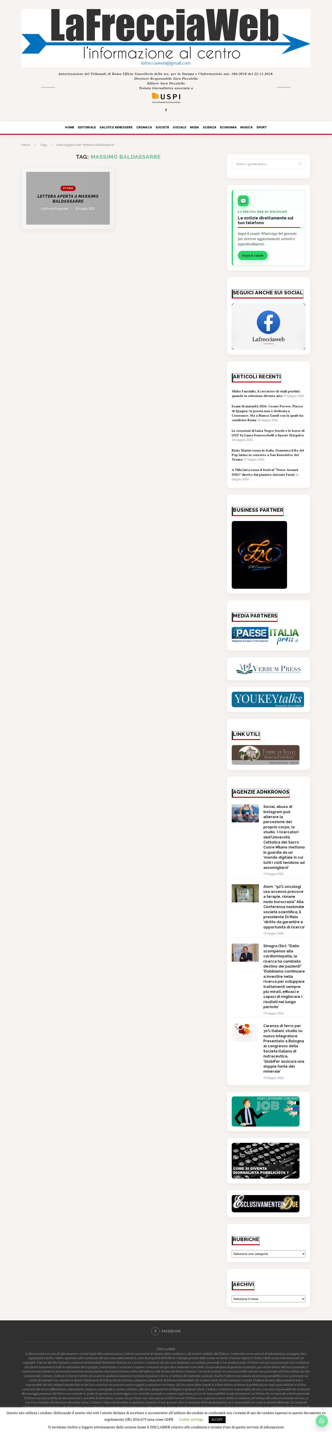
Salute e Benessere (116, 127)
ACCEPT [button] (217, 1420)
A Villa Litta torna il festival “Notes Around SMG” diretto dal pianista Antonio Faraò (265, 472)
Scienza (209, 127)
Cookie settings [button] (191, 1419)
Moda (194, 127)
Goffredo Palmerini (54, 208)
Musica (246, 127)
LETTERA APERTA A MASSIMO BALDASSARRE (67, 199)
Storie (68, 188)
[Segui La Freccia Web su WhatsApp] (322, 1421)
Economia (228, 127)
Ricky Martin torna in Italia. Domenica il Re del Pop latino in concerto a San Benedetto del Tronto (268, 455)
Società (162, 127)
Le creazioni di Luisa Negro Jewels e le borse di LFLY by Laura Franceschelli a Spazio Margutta (268, 432)
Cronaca (144, 127)
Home (69, 127)
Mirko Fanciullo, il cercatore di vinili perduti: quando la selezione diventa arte (266, 393)
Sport (262, 127)
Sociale (179, 127)
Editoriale (87, 127)
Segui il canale (253, 255)
